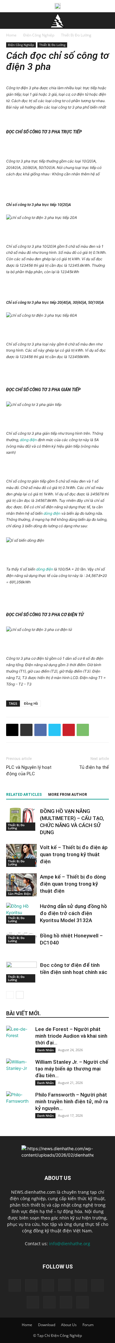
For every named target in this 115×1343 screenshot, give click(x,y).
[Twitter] (54, 730)
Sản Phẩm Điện (19, 893)
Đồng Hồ (31, 703)
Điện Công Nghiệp (38, 35)
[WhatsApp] (83, 730)
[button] (10, 20)
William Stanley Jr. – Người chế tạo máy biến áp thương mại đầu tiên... (71, 1068)
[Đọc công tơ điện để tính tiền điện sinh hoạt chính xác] (21, 972)
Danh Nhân (45, 1050)
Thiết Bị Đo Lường (76, 35)
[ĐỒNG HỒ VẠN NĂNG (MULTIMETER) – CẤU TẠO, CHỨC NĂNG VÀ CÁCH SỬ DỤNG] (21, 819)
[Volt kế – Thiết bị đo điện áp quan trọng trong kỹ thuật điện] (21, 855)
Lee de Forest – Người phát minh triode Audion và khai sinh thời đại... (71, 1036)
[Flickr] (48, 1285)
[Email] (12, 730)
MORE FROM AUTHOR (67, 794)
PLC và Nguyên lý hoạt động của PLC (29, 770)
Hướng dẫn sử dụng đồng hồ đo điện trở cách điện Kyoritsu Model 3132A (73, 913)
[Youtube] (82, 1302)
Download (46, 1324)
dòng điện (28, 439)
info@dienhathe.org (69, 1243)
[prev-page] (10, 995)
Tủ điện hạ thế (94, 767)
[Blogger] (15, 1285)
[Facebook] (40, 730)
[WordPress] (66, 1302)
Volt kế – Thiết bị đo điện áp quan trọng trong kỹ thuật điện (74, 854)
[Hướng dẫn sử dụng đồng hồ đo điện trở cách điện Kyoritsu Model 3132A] (21, 913)
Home (11, 35)
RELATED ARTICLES (24, 794)
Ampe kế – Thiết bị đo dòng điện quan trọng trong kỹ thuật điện (73, 884)
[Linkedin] (81, 1285)
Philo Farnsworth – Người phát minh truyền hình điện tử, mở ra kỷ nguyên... (71, 1101)
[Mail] (97, 1285)
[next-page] (20, 995)
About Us (69, 1324)
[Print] (26, 730)
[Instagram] (64, 1285)
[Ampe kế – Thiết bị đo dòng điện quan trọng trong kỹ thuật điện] (21, 884)
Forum (88, 1324)
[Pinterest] (69, 730)
